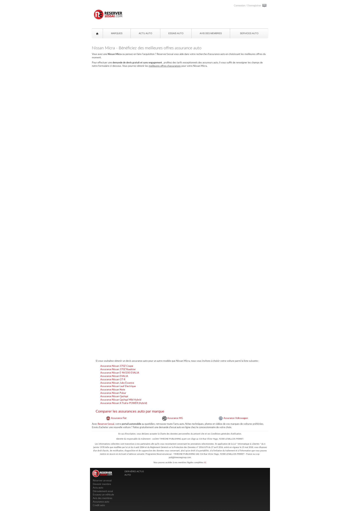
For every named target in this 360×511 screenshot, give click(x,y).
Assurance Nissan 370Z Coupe (116, 366)
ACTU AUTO (145, 33)
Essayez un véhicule (103, 495)
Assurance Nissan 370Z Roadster (118, 369)
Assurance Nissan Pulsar (113, 393)
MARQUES (116, 33)
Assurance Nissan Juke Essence (117, 383)
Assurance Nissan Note (112, 390)
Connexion (239, 6)
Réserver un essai (102, 480)
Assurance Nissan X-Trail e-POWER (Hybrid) (123, 403)
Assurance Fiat (118, 418)
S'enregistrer (254, 6)
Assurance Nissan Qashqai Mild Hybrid (120, 400)
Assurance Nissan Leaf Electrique (118, 386)
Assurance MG (175, 418)
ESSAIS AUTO (175, 33)
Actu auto (98, 488)
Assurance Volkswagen (235, 418)
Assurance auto (101, 502)
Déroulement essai (103, 491)
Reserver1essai (106, 424)
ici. (205, 462)
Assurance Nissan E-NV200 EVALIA (119, 373)
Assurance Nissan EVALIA (114, 376)
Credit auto (99, 505)
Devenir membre (102, 484)
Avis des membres (102, 498)
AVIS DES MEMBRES (211, 33)
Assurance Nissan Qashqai (114, 396)
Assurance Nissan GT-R (112, 379)
